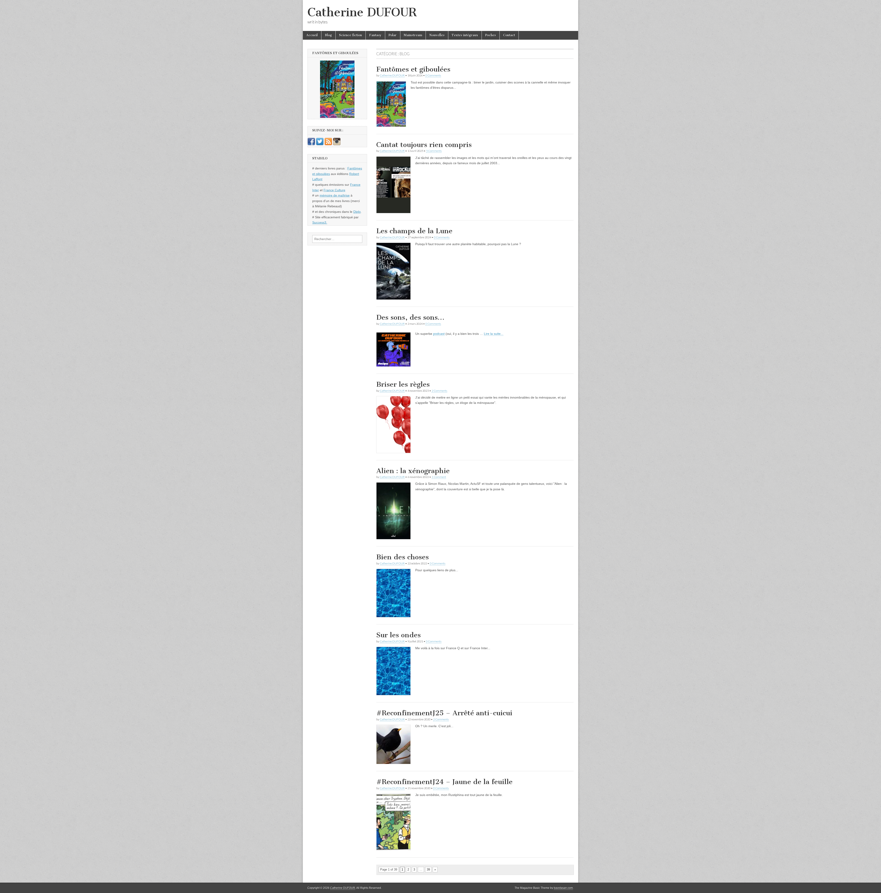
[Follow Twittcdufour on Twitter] (319, 144)
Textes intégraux (465, 35)
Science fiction (350, 35)
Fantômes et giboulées (413, 69)
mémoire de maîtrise (335, 195)
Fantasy (375, 35)
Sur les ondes (398, 635)
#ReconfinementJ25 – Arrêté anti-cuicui (444, 713)
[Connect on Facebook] (311, 144)
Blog (328, 35)
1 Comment (439, 477)
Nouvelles (437, 35)
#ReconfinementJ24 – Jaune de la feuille (444, 782)
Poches (490, 35)
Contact (509, 35)
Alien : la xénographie (413, 471)
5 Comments (434, 151)
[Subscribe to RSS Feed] (328, 144)
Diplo (357, 212)
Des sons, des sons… (410, 317)
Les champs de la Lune (414, 231)
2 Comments (439, 390)
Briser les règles (403, 384)
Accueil (312, 35)
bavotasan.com (563, 888)
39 (428, 869)
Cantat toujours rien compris (424, 145)
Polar (393, 35)
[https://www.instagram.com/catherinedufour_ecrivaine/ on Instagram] (336, 144)
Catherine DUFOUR (362, 12)
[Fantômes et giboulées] (337, 89)
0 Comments (433, 75)
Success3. (319, 222)
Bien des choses (402, 557)
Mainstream (413, 35)
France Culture (334, 190)
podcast (439, 334)
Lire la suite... (493, 334)
